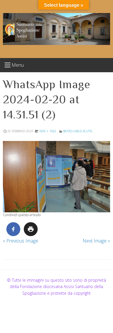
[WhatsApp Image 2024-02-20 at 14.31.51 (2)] (56, 176)
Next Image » (96, 241)
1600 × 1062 (47, 131)
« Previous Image (20, 241)
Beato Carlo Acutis (77, 131)
